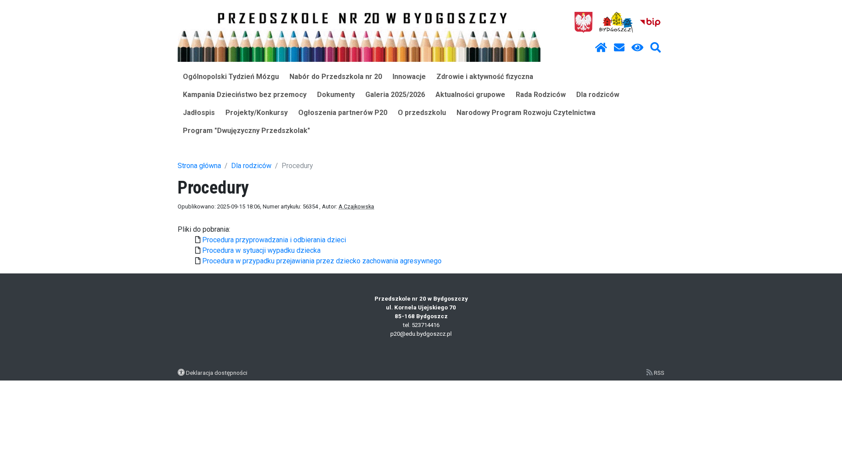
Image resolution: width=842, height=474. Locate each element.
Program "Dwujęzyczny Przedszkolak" (246, 130)
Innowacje (409, 76)
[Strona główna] (601, 47)
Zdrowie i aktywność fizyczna (484, 76)
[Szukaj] (655, 47)
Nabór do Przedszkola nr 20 (335, 76)
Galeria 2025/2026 (395, 94)
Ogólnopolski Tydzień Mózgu (231, 76)
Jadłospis (199, 112)
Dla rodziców (597, 94)
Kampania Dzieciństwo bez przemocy (245, 94)
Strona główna (199, 166)
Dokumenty (336, 94)
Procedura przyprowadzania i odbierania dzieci (274, 240)
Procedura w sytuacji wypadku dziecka (261, 250)
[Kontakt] (619, 47)
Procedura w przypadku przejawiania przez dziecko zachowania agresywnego (322, 261)
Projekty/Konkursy (256, 112)
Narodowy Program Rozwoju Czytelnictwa (526, 112)
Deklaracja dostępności (216, 372)
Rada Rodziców (541, 94)
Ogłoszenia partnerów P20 (342, 112)
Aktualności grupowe (470, 94)
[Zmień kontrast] (637, 47)
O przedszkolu (422, 112)
